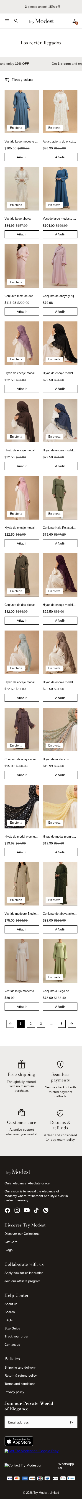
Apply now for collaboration (24, 1273)
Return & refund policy (21, 1375)
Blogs (9, 1250)
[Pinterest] (46, 1210)
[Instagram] (17, 1210)
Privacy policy (14, 1392)
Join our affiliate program (23, 1281)
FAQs (9, 1320)
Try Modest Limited (46, 1492)
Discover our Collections (22, 1233)
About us (11, 1304)
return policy (66, 1139)
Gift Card (11, 1242)
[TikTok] (36, 1210)
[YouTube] (27, 1210)
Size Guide (12, 1328)
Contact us (12, 1344)
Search (10, 1312)
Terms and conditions (20, 1384)
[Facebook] (7, 1210)
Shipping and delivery (20, 1367)
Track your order (16, 1336)
